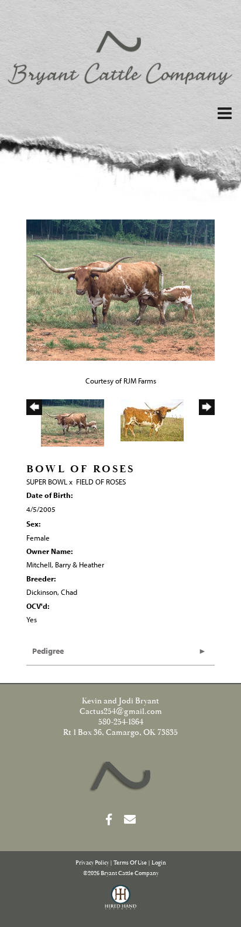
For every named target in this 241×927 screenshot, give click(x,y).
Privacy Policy (92, 863)
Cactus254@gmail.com (121, 711)
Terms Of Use (130, 863)
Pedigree (48, 651)
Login (159, 863)
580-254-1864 (120, 722)
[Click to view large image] (120, 289)
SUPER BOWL (46, 481)
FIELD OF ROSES (101, 481)
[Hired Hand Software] (121, 902)
